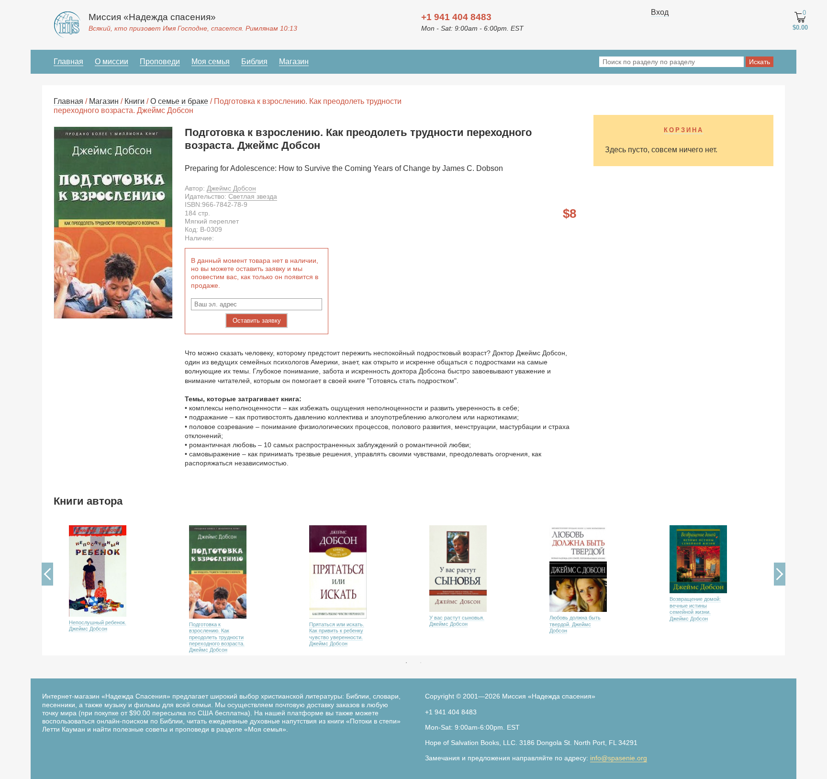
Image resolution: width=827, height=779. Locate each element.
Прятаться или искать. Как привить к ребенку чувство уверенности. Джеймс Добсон (336, 633)
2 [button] (420, 662)
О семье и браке (179, 101)
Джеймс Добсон (231, 188)
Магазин (294, 61)
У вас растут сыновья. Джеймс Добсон (456, 621)
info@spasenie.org (618, 758)
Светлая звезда (252, 196)
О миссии (111, 61)
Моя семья (210, 61)
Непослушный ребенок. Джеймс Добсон (97, 626)
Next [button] (779, 574)
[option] (113, 587)
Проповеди (160, 61)
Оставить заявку (257, 320)
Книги (134, 101)
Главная (68, 61)
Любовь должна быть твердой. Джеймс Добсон (575, 624)
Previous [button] (47, 574)
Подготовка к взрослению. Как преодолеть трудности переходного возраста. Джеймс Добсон (217, 637)
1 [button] (406, 662)
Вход (660, 12)
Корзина (684, 130)
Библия (254, 61)
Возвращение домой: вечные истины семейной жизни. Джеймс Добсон (695, 608)
